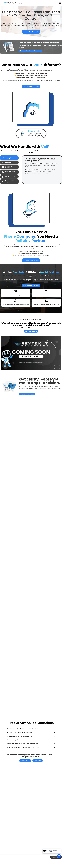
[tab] (9, 157)
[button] (31, 353)
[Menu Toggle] (60, 3)
